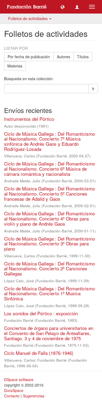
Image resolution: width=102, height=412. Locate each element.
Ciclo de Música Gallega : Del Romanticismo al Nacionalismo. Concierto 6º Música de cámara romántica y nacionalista (49, 168)
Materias (14, 66)
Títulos (83, 56)
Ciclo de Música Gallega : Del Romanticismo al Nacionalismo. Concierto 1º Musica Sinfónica (49, 293)
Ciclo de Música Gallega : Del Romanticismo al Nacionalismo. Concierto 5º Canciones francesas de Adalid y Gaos (49, 193)
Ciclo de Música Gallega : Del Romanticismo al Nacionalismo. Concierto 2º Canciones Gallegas (49, 268)
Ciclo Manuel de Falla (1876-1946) (38, 352)
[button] (62, 6)
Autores (63, 56)
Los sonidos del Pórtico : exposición (41, 313)
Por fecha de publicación (29, 56)
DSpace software (18, 379)
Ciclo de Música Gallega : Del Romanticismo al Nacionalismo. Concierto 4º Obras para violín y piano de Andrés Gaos (49, 218)
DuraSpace (13, 390)
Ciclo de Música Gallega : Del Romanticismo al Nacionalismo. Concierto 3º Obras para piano (49, 243)
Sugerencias (33, 395)
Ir (93, 88)
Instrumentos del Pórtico (29, 118)
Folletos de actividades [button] (28, 18)
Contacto (12, 395)
